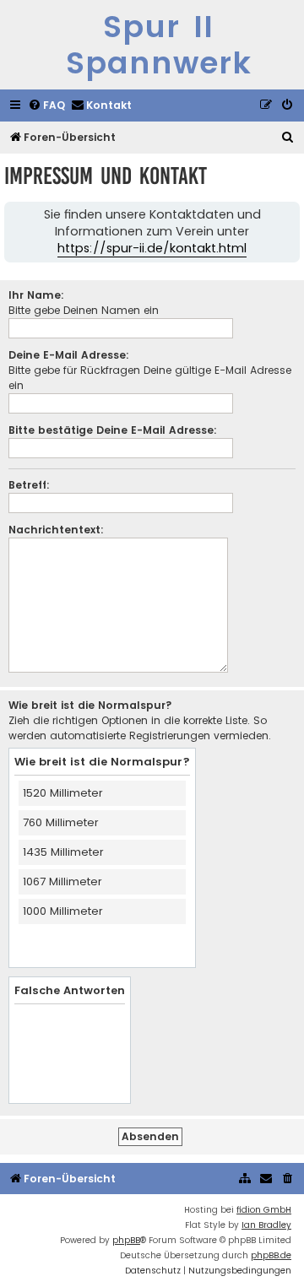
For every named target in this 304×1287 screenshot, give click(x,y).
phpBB (126, 1240)
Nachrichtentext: (56, 529)
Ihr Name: (36, 295)
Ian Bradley (266, 1225)
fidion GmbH (263, 1209)
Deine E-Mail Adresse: (68, 355)
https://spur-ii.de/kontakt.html (152, 248)
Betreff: (29, 485)
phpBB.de (271, 1255)
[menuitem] (46, 106)
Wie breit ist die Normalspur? (90, 705)
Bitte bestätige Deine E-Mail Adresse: (112, 430)
